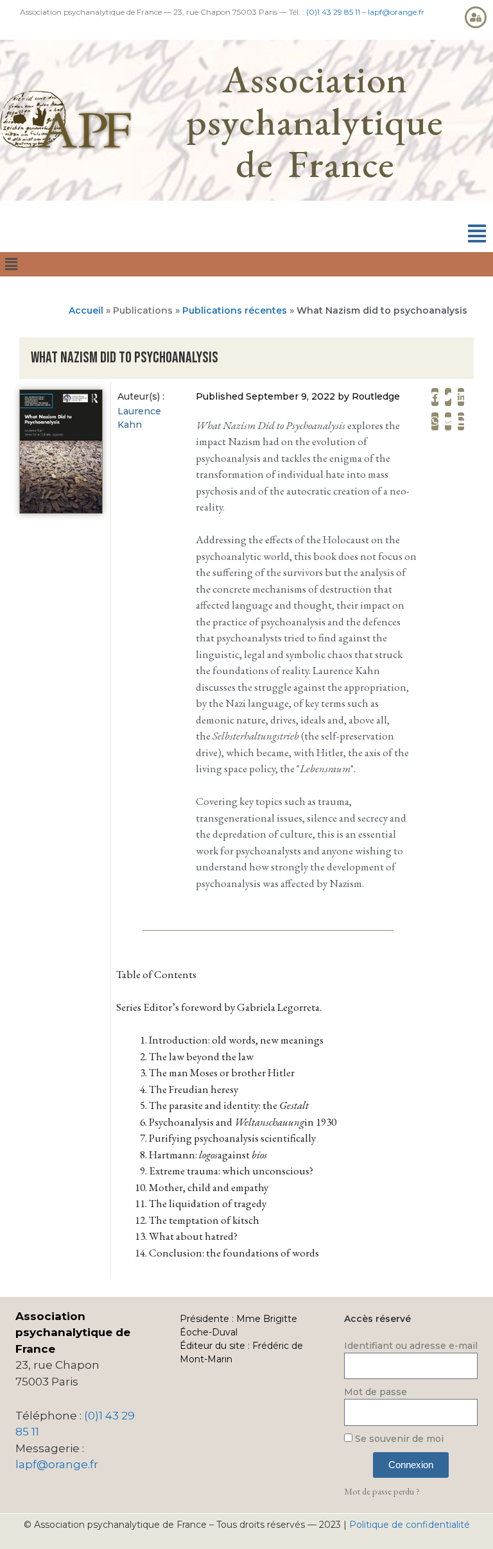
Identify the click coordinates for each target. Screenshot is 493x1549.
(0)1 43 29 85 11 (333, 12)
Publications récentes (234, 310)
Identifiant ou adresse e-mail (411, 1345)
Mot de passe (375, 1392)
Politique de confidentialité (409, 1524)
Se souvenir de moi (398, 1438)
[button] (477, 233)
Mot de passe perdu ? (382, 1491)
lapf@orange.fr (396, 12)
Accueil (86, 310)
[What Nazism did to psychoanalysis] (61, 510)
